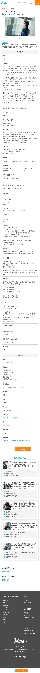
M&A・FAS (5, 607)
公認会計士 (5, 605)
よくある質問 (27, 602)
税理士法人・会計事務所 (10, 418)
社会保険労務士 (7, 612)
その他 (5, 59)
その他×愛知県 (6, 571)
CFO (4, 622)
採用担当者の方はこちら (23, 2)
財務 (4, 619)
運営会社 (26, 613)
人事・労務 (5, 610)
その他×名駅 (5, 580)
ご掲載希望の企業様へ (29, 618)
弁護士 (4, 617)
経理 (4, 602)
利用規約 (26, 628)
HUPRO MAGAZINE (29, 600)
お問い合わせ (27, 615)
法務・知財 (5, 615)
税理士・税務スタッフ (8, 600)
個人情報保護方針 (28, 630)
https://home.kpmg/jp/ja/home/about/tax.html (16, 440)
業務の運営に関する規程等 (30, 633)
